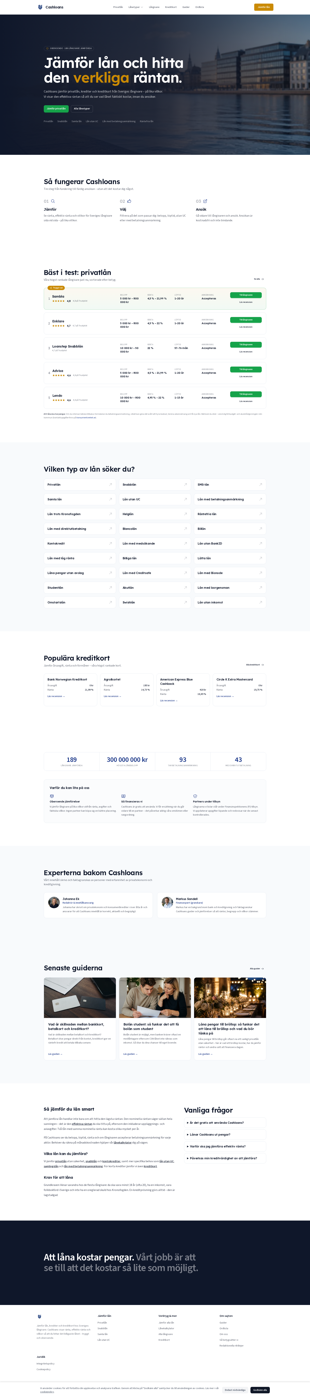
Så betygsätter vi (229, 1340)
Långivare (154, 7)
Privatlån (118, 7)
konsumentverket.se (86, 417)
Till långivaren (246, 295)
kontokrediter (111, 1161)
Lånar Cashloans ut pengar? (210, 1134)
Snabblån (62, 121)
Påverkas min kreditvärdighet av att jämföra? (223, 1158)
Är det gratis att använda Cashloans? (217, 1122)
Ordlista (199, 7)
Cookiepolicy (44, 1369)
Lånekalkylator (166, 1328)
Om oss (224, 1334)
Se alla (257, 279)
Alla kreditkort (253, 664)
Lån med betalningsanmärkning (119, 121)
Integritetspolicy (46, 1363)
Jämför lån (264, 7)
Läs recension (245, 302)
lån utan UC (166, 1161)
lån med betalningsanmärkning (83, 1166)
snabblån (91, 1161)
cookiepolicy (47, 1392)
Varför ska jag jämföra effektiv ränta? (217, 1146)
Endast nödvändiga (235, 1390)
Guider (186, 7)
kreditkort (150, 1166)
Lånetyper (134, 7)
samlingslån (51, 1166)
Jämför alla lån (166, 1323)
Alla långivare (166, 1334)
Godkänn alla (260, 1390)
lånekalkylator (123, 1143)
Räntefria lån (146, 121)
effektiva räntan (82, 1124)
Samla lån (77, 121)
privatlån (61, 1161)
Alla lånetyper (82, 108)
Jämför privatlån (56, 108)
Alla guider (255, 968)
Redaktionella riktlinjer (232, 1346)
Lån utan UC (92, 121)
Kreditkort (171, 7)
